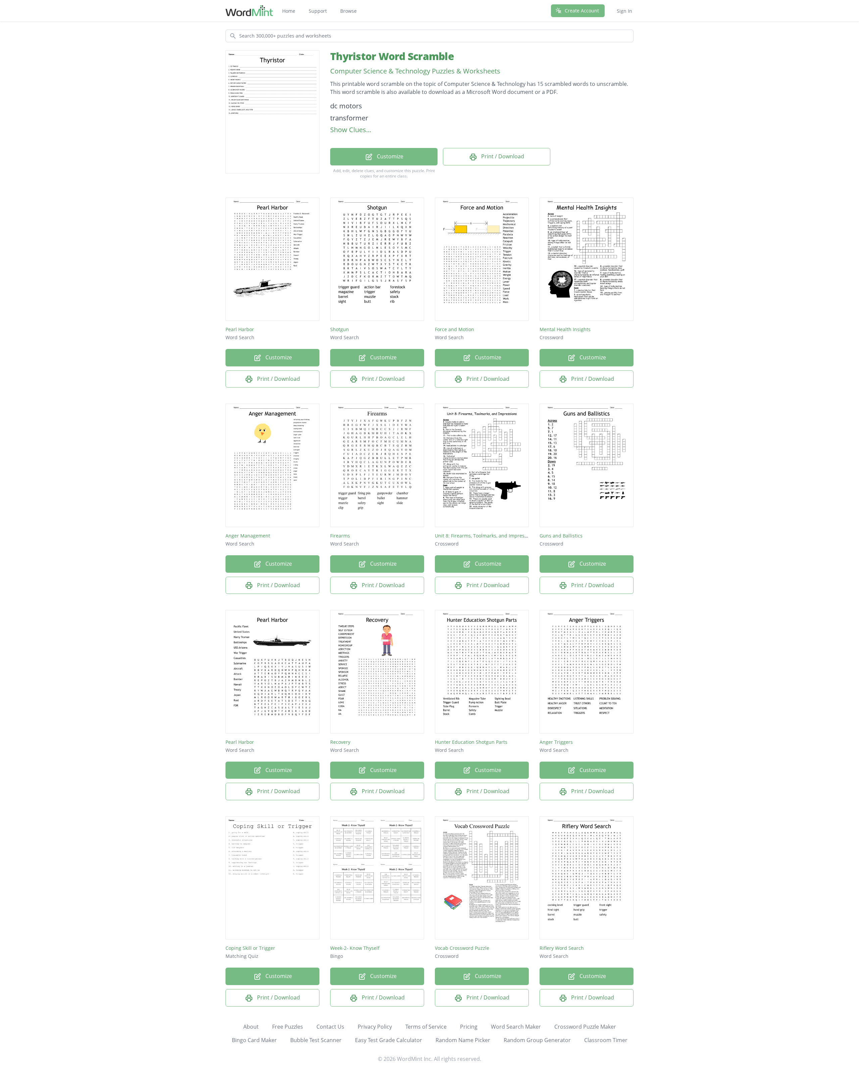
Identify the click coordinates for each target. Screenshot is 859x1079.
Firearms (340, 535)
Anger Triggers (556, 742)
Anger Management (247, 535)
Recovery (340, 742)
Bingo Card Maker (254, 1040)
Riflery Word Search (562, 948)
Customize (389, 156)
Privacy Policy (375, 1026)
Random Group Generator (537, 1040)
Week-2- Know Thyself (355, 948)
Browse (348, 11)
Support (318, 11)
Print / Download (502, 156)
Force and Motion (454, 329)
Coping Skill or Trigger (250, 948)
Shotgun (339, 329)
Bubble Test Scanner (316, 1040)
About (251, 1026)
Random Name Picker (463, 1040)
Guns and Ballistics (561, 535)
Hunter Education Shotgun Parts (471, 742)
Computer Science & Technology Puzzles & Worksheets (415, 70)
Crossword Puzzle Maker (585, 1026)
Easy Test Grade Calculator (388, 1040)
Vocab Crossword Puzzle (462, 948)
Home (288, 11)
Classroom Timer (605, 1040)
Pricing (468, 1026)
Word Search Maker (516, 1026)
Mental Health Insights (565, 329)
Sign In (624, 11)
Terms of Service (426, 1026)
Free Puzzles (287, 1026)
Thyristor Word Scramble (392, 56)
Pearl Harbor (239, 329)
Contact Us (330, 1026)
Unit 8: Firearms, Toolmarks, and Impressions (485, 535)
